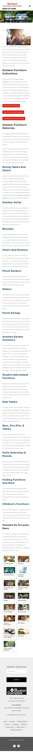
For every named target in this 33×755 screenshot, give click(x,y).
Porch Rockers (11, 270)
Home (5, 721)
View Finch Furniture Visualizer (13, 112)
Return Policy (21, 727)
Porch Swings (11, 312)
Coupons (7, 724)
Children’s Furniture (15, 503)
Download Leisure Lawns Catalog (14, 118)
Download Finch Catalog (11, 106)
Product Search (22, 721)
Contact (23, 724)
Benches (8, 228)
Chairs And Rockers (15, 249)
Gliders (7, 289)
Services (12, 721)
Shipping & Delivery (17, 730)
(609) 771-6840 (9, 9)
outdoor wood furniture (12, 134)
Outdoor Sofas (11, 202)
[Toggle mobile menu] (30, 6)
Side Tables (9, 401)
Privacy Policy (9, 727)
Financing (15, 724)
